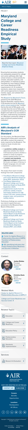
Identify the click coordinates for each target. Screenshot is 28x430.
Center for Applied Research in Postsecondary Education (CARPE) (12, 294)
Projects (9, 6)
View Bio (18, 269)
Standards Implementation (11, 345)
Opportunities (14, 398)
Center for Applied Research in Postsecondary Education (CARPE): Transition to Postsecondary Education (13, 239)
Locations (14, 402)
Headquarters (14, 405)
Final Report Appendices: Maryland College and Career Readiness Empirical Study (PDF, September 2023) (14, 184)
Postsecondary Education (11, 338)
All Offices (14, 407)
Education (9, 316)
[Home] (9, 2)
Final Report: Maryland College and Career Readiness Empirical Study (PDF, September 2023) (14, 177)
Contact (16, 267)
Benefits (14, 396)
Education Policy (11, 331)
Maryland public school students (12, 104)
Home (3, 6)
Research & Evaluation (13, 361)
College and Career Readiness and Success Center (13, 300)
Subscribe (20, 388)
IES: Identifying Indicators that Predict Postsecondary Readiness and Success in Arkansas (13, 246)
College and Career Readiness (12, 323)
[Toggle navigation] (25, 2)
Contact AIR (8, 388)
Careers (14, 393)
